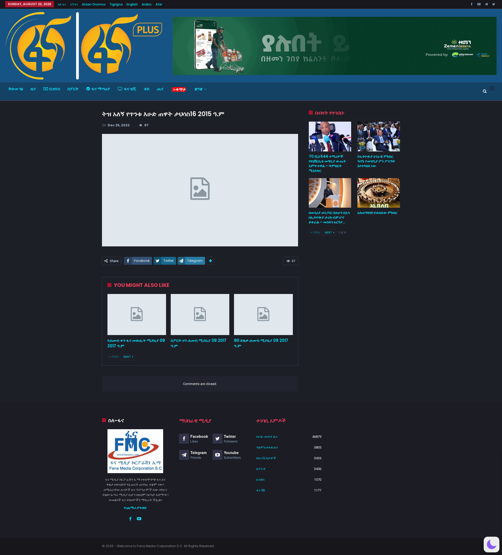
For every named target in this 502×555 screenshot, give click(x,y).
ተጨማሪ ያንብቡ (135, 507)
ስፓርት (73, 89)
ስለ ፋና (62, 4)
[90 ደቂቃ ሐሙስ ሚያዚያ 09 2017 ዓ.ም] (263, 314)
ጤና (160, 89)
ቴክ (146, 89)
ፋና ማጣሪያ (101, 89)
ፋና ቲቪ (130, 89)
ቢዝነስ (54, 89)
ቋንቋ (199, 89)
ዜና (33, 89)
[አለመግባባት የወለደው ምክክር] (378, 193)
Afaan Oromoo (94, 4)
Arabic (147, 4)
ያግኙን (74, 4)
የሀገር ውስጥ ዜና (266, 437)
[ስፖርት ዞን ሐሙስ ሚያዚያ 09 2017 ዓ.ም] (200, 314)
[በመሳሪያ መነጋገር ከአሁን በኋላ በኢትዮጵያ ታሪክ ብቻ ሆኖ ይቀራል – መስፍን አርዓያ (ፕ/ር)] (330, 193)
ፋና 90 (260, 490)
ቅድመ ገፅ (15, 89)
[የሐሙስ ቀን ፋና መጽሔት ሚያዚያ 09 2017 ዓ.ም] (136, 314)
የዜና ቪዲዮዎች (266, 458)
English (132, 4)
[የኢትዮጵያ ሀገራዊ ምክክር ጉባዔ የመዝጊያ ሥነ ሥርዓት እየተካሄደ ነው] (378, 136)
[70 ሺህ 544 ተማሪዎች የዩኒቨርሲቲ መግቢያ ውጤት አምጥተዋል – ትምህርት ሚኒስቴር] (330, 136)
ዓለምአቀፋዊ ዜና (267, 447)
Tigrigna (116, 4)
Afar (159, 4)
